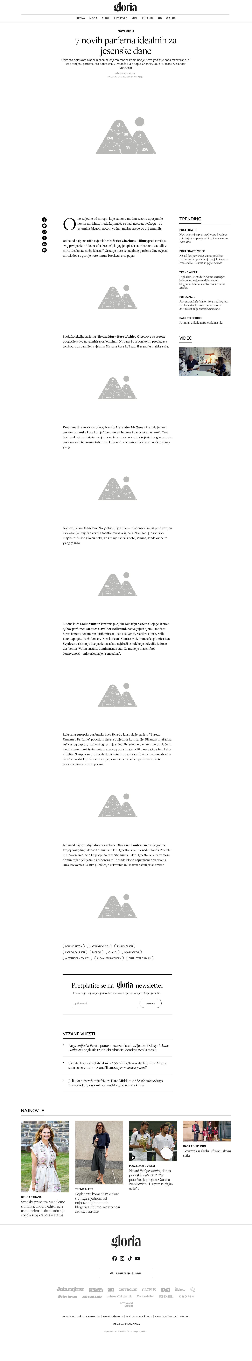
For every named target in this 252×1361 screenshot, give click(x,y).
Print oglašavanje (165, 1316)
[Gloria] (125, 7)
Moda (93, 18)
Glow (106, 18)
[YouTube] (137, 1258)
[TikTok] (129, 1258)
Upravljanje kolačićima (126, 1324)
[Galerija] (126, 134)
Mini (135, 18)
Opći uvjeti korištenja (139, 1316)
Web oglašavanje (113, 1316)
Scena (80, 18)
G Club (171, 18)
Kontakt (185, 1316)
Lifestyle (120, 18)
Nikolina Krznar (128, 73)
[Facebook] (114, 1258)
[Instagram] (122, 1258)
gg (160, 18)
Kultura (148, 18)
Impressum (68, 1316)
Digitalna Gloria (129, 1273)
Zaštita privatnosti (89, 1316)
